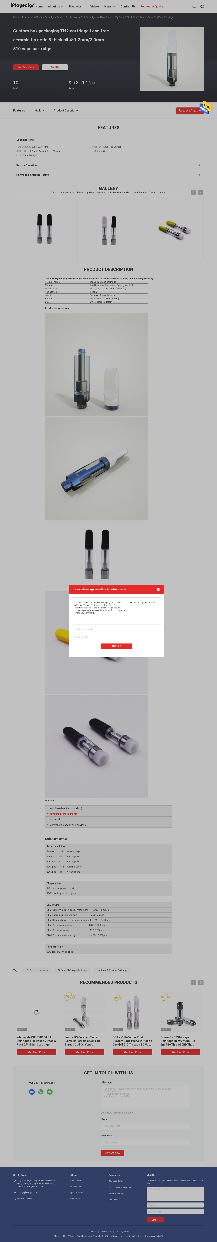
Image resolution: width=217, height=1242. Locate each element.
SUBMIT (116, 646)
